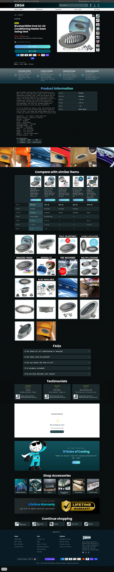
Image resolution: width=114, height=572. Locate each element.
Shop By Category (18, 9)
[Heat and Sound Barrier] (64, 486)
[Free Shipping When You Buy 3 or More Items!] (26, 1)
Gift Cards (97, 9)
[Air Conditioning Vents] (40, 524)
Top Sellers (58, 9)
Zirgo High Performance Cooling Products (53, 563)
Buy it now (32, 51)
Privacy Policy (65, 544)
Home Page (17, 539)
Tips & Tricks (77, 9)
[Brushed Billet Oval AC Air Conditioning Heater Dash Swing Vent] (35, 189)
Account (94, 5)
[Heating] (91, 524)
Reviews (39, 551)
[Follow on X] (86, 552)
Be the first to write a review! (57, 431)
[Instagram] (89, 552)
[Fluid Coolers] (78, 486)
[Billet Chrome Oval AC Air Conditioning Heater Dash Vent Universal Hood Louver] (49, 189)
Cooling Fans (39, 9)
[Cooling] (57, 524)
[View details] (86, 538)
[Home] (19, 5)
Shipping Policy (65, 539)
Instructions (41, 549)
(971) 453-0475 (96, 1)
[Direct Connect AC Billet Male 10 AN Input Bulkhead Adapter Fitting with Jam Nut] (78, 189)
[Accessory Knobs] (93, 486)
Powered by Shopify (73, 563)
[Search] (86, 5)
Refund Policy (64, 541)
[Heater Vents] (74, 524)
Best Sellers (18, 544)
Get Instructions (22, 138)
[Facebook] (83, 552)
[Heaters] (49, 486)
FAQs (38, 541)
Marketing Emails (43, 546)
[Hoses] (35, 486)
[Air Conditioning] (22, 524)
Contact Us (40, 539)
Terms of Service (65, 546)
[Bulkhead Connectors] (20, 486)
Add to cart (32, 46)
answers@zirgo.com (84, 1)
